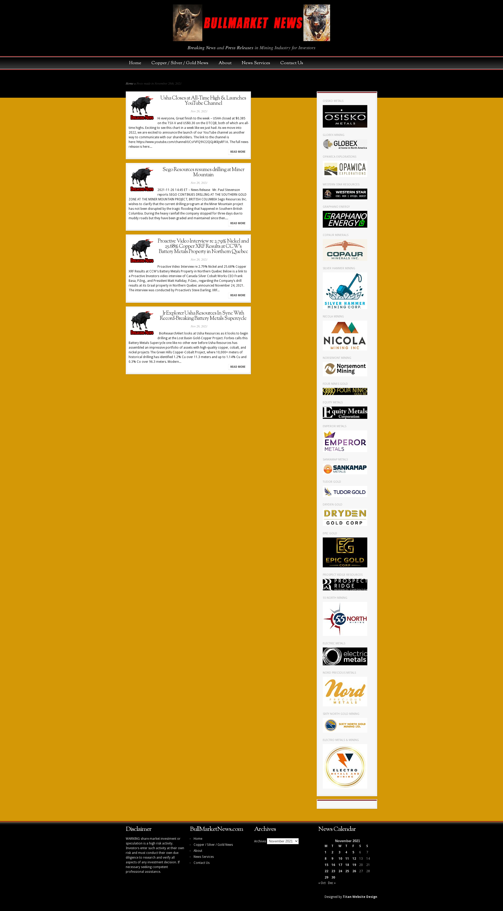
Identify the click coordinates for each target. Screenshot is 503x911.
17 (340, 865)
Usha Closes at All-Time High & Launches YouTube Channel (203, 101)
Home (137, 63)
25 (347, 871)
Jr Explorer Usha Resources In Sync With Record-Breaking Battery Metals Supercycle (203, 316)
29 (326, 877)
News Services (258, 63)
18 (347, 865)
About (227, 63)
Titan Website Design (360, 897)
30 (333, 877)
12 (354, 858)
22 (326, 871)
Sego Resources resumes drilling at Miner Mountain (203, 172)
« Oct (322, 883)
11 (347, 858)
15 (326, 865)
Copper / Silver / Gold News (182, 63)
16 (333, 865)
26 (354, 871)
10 (340, 858)
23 (333, 871)
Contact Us (291, 63)
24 (340, 871)
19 (354, 865)
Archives (260, 841)
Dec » (332, 883)
